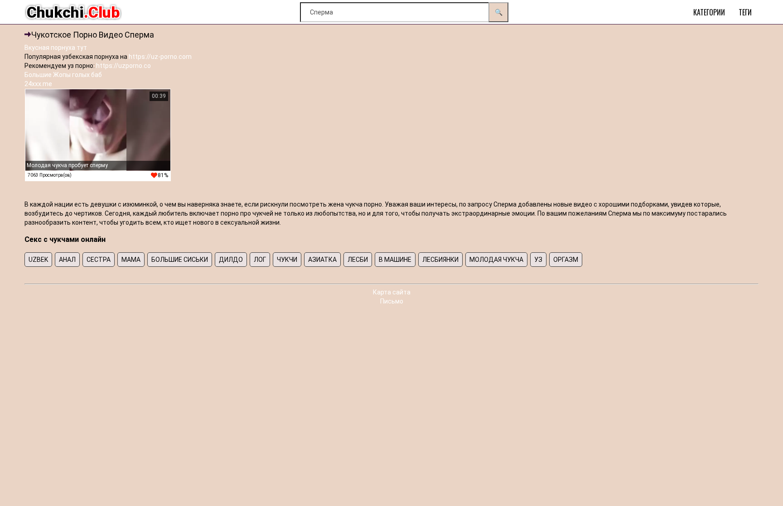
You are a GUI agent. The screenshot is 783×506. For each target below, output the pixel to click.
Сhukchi (73, 12)
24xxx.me (38, 83)
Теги (745, 12)
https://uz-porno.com (160, 56)
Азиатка (322, 259)
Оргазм (565, 259)
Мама (130, 259)
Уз (538, 259)
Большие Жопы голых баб (63, 74)
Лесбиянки (440, 259)
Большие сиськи (179, 259)
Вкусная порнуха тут (55, 47)
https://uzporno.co (123, 65)
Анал (67, 259)
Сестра (99, 259)
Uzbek (38, 259)
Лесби (358, 259)
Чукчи (287, 259)
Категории (709, 12)
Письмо (391, 301)
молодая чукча (496, 259)
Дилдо (231, 259)
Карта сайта (392, 292)
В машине (395, 259)
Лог (260, 259)
